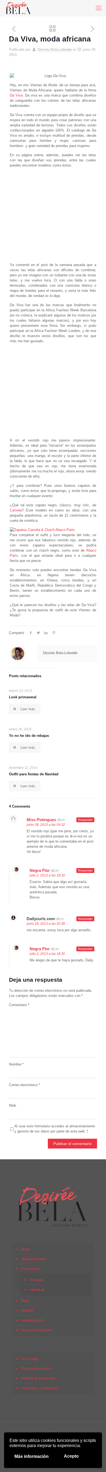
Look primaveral (22, 697)
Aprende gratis (32, 1320)
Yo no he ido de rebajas (29, 736)
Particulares (30, 1269)
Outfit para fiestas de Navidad (33, 774)
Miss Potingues (41, 819)
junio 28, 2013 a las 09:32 (46, 825)
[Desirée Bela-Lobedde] (18, 8)
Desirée (27, 1310)
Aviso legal (30, 1359)
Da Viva (16, 95)
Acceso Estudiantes (37, 1330)
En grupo (36, 1280)
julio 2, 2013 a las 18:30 (47, 875)
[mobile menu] (98, 8)
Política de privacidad (38, 1378)
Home (25, 1249)
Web (12, 1105)
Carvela (16, 510)
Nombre (16, 1064)
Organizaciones (33, 1259)
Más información (31, 1456)
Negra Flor (40, 870)
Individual (36, 1290)
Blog (24, 1301)
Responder (85, 819)
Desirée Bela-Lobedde (55, 49)
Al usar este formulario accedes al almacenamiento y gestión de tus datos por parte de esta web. (54, 1128)
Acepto (71, 1456)
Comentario (19, 1005)
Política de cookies (36, 1369)
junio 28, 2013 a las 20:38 (46, 924)
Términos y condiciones (40, 1388)
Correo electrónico (24, 1085)
